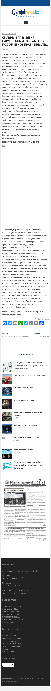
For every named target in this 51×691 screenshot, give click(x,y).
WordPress (41, 678)
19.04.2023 (8, 49)
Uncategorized (9, 33)
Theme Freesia (31, 678)
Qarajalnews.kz (8, 678)
